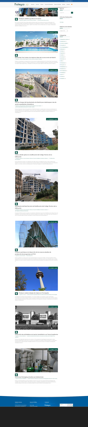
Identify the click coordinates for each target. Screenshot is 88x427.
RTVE (31, 255)
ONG (61, 60)
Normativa (27, 158)
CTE (50, 158)
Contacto (68, 4)
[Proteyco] (21, 4)
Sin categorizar (63, 70)
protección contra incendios (53, 378)
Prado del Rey (29, 255)
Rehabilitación (38, 158)
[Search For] (72, 13)
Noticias (63, 4)
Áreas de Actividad (57, 4)
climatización (32, 378)
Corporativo (63, 45)
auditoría (29, 378)
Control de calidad (22, 59)
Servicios (37, 4)
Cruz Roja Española (64, 47)
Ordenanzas (31, 158)
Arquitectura (21, 20)
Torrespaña (55, 294)
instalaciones (39, 294)
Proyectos (31, 20)
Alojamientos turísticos (65, 39)
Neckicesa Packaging (43, 378)
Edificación (62, 49)
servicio (47, 20)
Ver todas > (62, 22)
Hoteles (62, 51)
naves (39, 378)
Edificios (52, 158)
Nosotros (32, 4)
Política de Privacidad (33, 406)
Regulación (18, 159)
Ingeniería (25, 20)
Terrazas (62, 76)
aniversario (39, 20)
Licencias (28, 20)
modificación (43, 294)
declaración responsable (33, 294)
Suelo (62, 74)
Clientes (41, 4)
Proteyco (45, 20)
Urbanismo (34, 20)
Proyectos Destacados (49, 4)
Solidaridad (63, 72)
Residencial (36, 59)
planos (48, 378)
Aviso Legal (32, 405)
